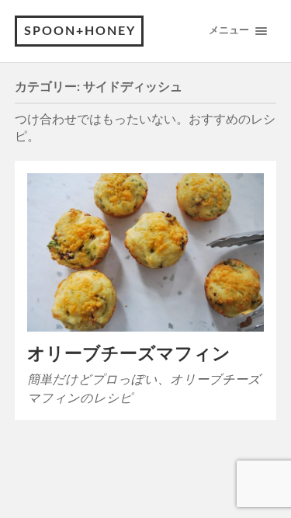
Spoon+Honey (80, 31)
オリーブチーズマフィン (128, 354)
